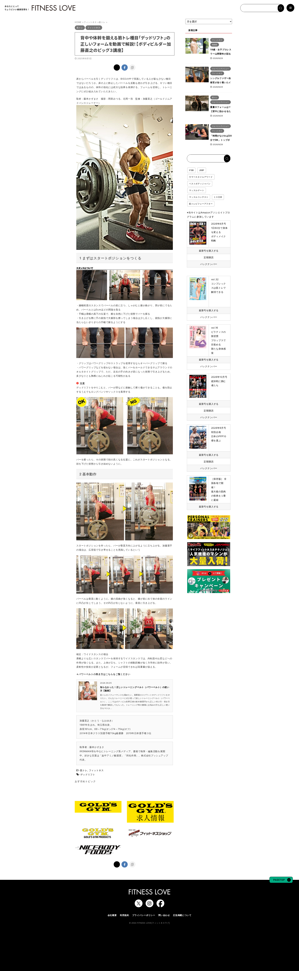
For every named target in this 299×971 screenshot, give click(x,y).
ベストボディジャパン (200, 183)
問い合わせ (164, 915)
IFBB (191, 170)
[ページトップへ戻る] (281, 881)
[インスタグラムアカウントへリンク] (149, 905)
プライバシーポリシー (143, 915)
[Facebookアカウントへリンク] (160, 905)
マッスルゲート (196, 190)
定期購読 (209, 257)
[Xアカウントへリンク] (138, 905)
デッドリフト (87, 774)
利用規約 (124, 915)
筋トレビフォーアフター (201, 203)
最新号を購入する (208, 250)
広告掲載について (182, 915)
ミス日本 (218, 197)
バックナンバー (208, 264)
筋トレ (83, 770)
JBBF (201, 170)
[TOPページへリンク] (40, 8)
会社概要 (112, 915)
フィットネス (96, 770)
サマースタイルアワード (201, 177)
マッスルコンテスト (198, 197)
